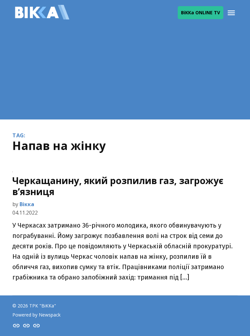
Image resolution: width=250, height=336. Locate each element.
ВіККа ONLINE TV (200, 12)
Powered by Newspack (36, 315)
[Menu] (232, 13)
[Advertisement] (125, 74)
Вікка (27, 204)
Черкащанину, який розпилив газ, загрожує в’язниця (117, 186)
